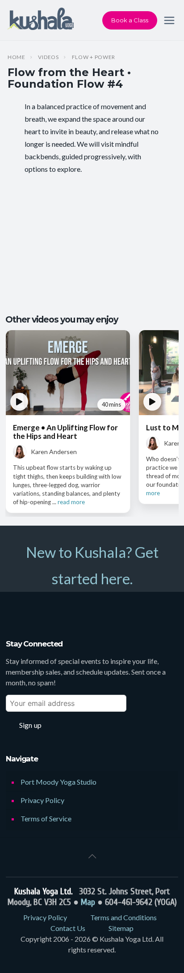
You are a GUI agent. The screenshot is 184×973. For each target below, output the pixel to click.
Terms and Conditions (123, 917)
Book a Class (129, 20)
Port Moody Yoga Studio (58, 782)
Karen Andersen (54, 451)
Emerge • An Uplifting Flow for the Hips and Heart (65, 432)
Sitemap (121, 928)
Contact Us (67, 928)
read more (71, 502)
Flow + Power (94, 57)
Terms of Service (46, 818)
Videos (48, 57)
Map (88, 902)
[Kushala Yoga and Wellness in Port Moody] (40, 20)
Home (16, 57)
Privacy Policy (42, 800)
